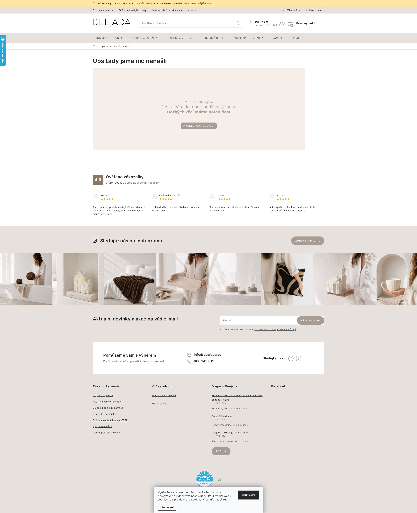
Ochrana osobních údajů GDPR (110, 420)
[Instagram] (298, 358)
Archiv (221, 451)
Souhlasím (248, 495)
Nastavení (167, 507)
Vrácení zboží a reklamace (167, 10)
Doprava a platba (103, 10)
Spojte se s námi (102, 426)
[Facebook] (291, 358)
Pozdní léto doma (222, 416)
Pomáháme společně (164, 395)
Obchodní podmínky (104, 414)
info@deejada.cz (208, 355)
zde (225, 499)
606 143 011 (262, 21)
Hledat (238, 23)
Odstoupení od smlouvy (106, 432)
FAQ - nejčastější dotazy (133, 10)
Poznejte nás (159, 403)
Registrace (315, 10)
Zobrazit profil (307, 240)
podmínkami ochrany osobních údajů (275, 329)
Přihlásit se (310, 320)
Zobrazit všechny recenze (142, 182)
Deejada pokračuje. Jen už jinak (230, 432)
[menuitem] (101, 38)
